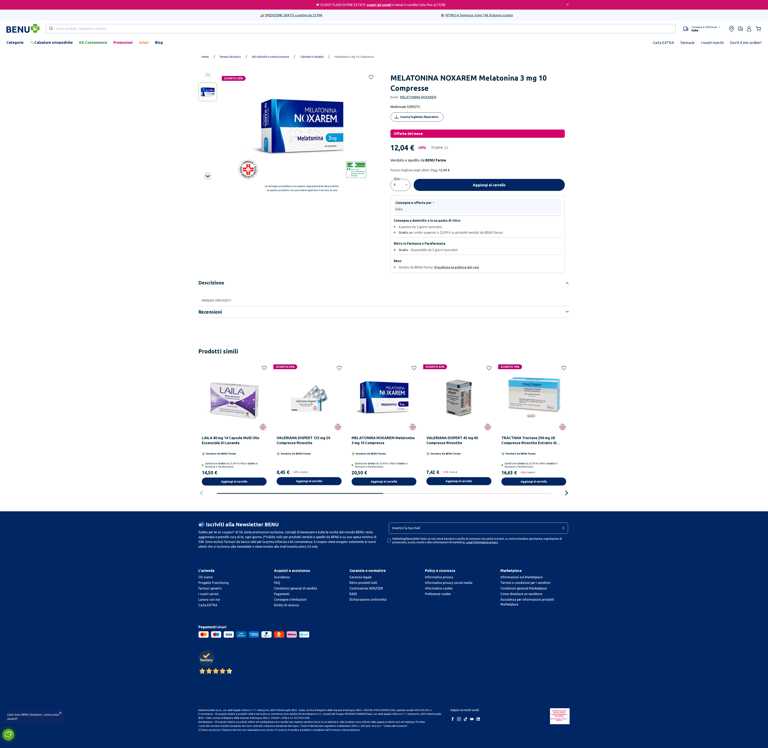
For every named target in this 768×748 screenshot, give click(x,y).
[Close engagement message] (60, 713)
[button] (8, 734)
